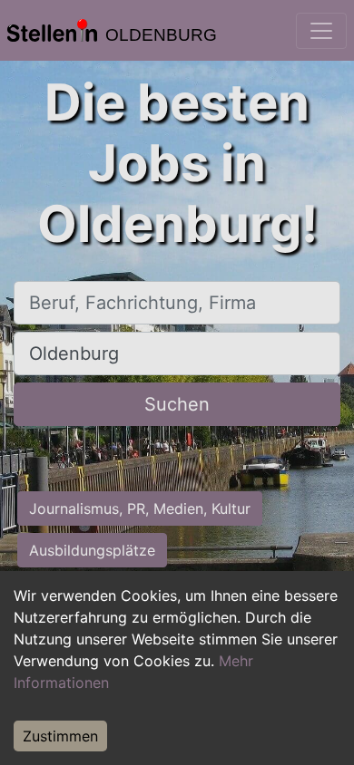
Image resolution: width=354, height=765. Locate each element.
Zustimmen (60, 736)
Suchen (177, 404)
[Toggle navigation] (321, 31)
